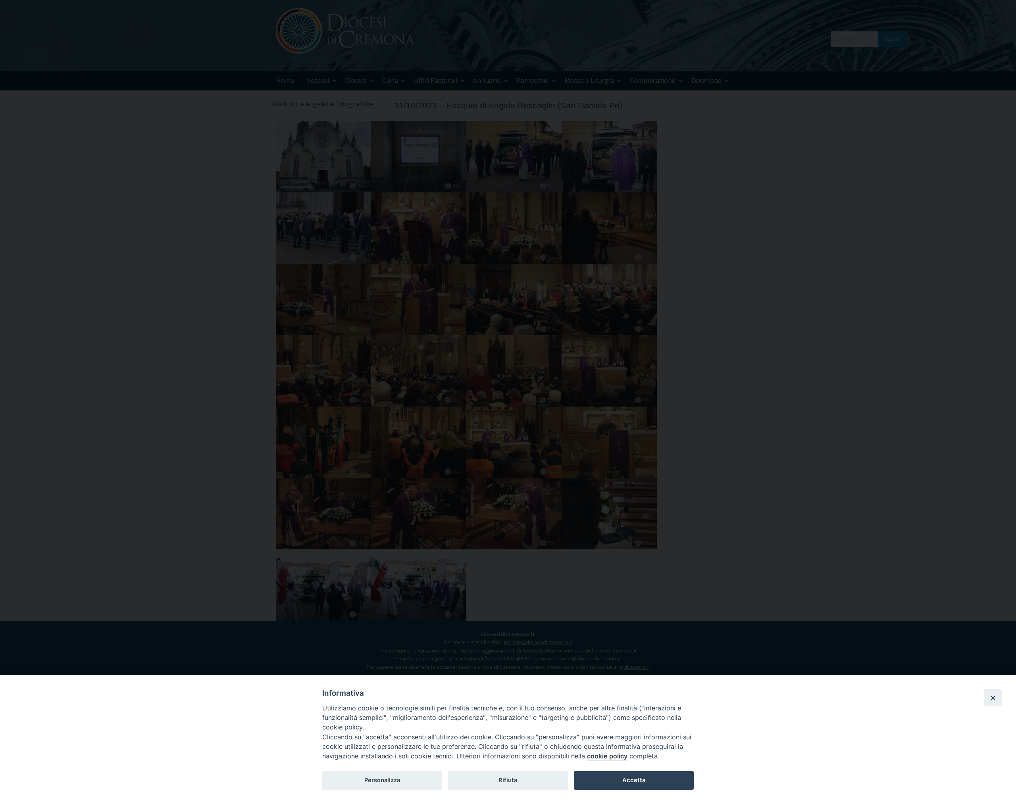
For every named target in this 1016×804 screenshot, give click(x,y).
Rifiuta (507, 780)
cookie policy (607, 756)
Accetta (633, 780)
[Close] (993, 697)
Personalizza (382, 780)
